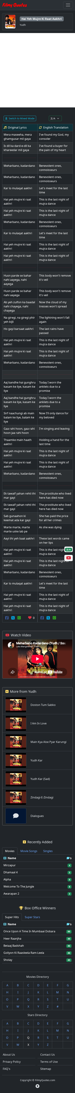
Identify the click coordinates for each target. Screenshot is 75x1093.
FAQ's (6, 1069)
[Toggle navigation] (68, 5)
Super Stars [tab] (32, 917)
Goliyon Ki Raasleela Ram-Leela (23, 953)
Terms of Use (49, 1062)
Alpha (7, 879)
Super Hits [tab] (12, 917)
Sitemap (45, 1069)
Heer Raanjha (12, 938)
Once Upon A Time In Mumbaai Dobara (29, 931)
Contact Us (47, 1055)
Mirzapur (9, 865)
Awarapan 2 (11, 893)
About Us (9, 1055)
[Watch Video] (68, 558)
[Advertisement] (37, 70)
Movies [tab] (9, 851)
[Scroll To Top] (37, 1086)
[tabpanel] (37, 876)
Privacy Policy (12, 1062)
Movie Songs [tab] (28, 851)
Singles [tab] (48, 851)
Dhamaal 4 (10, 872)
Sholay (7, 960)
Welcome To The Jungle (18, 886)
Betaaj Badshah (13, 946)
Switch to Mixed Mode (22, 118)
